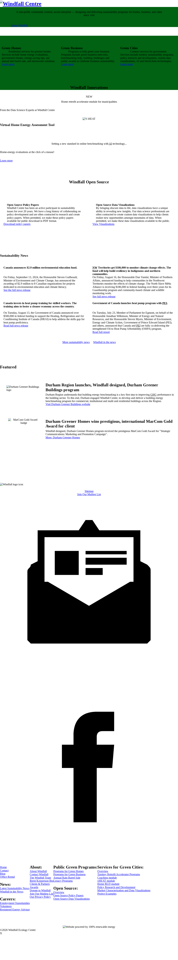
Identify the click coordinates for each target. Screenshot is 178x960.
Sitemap (89, 491)
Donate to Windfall (40, 890)
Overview (58, 892)
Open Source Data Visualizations (71, 898)
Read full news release (15, 325)
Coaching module (107, 877)
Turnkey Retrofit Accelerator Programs (118, 874)
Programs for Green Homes (68, 871)
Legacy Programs (63, 880)
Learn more (8, 64)
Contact (4, 870)
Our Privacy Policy (40, 896)
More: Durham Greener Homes (63, 437)
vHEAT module (106, 880)
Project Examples (106, 893)
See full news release (103, 296)
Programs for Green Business (69, 874)
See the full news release (16, 290)
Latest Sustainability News (14, 888)
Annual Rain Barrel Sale (66, 877)
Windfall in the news (104, 342)
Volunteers (6, 906)
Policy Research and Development (116, 887)
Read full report (101, 332)
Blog (2, 873)
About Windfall (19, 25)
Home (3, 867)
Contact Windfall (39, 874)
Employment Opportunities (15, 903)
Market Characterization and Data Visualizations (123, 890)
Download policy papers (16, 224)
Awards (34, 887)
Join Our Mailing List (89, 494)
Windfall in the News (11, 891)
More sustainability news (76, 342)
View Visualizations (103, 224)
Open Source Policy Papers (68, 895)
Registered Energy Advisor (15, 909)
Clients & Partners (40, 883)
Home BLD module (108, 883)
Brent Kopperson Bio (41, 880)
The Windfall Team (40, 877)
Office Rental (7, 876)
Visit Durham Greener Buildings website (68, 404)
